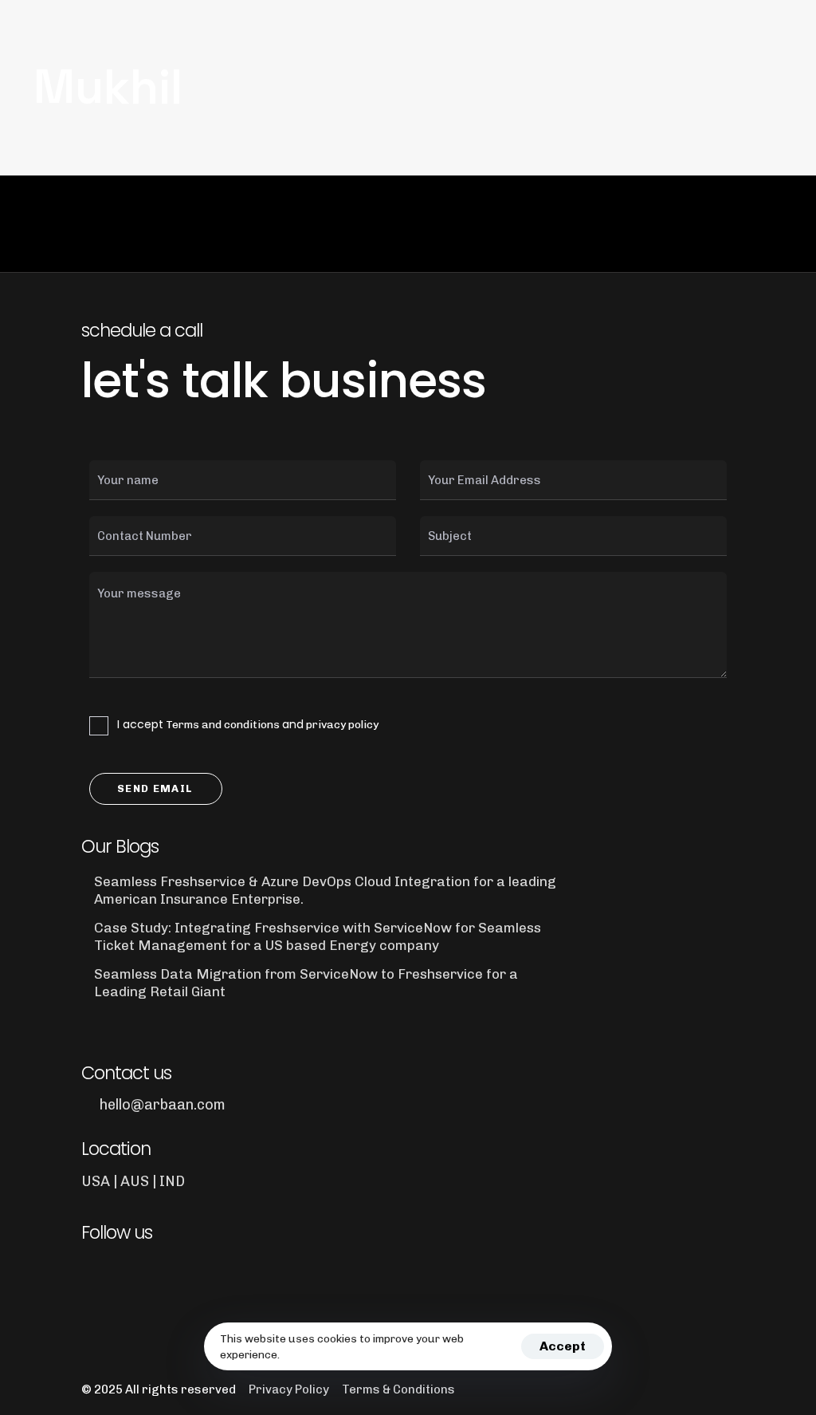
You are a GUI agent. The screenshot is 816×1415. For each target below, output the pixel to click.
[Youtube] (180, 1275)
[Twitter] (136, 1275)
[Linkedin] (92, 1275)
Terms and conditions (223, 724)
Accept (562, 1346)
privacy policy (342, 724)
